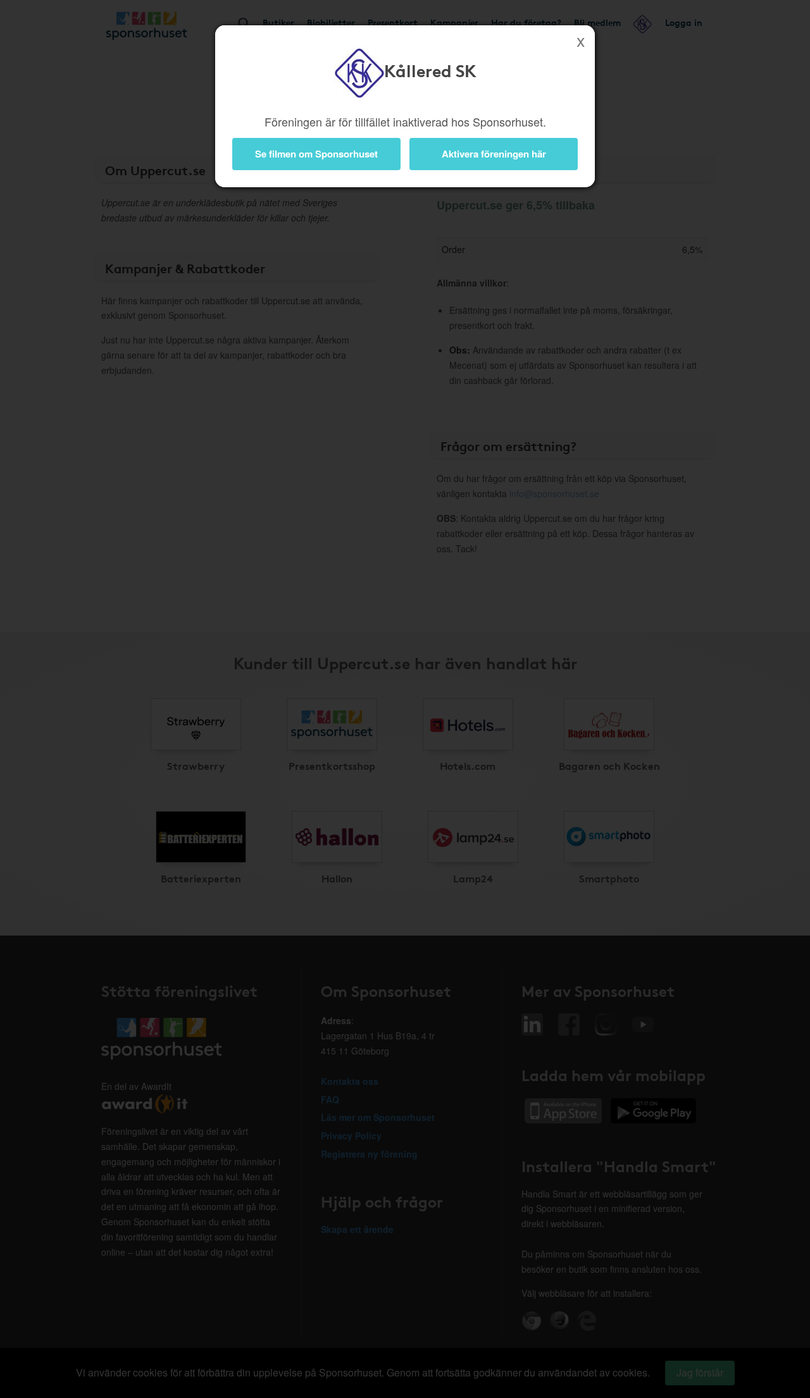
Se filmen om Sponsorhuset (316, 154)
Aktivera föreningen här (494, 154)
